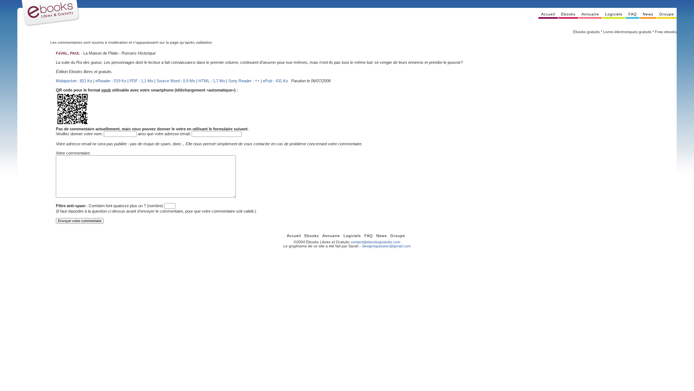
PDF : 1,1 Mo (141, 80)
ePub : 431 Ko (275, 80)
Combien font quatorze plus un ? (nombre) (126, 205)
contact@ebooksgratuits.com (375, 242)
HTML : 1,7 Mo (211, 80)
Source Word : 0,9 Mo (175, 80)
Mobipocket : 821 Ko (74, 80)
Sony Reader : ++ (244, 80)
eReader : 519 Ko (110, 80)
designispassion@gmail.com (386, 246)
